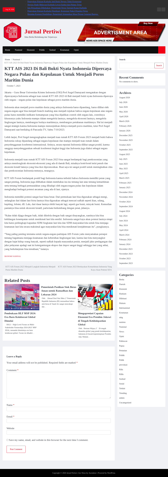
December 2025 (125, 135)
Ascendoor (92, 473)
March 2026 (124, 121)
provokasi (123, 365)
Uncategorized (125, 403)
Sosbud (52, 50)
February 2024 (125, 239)
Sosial (121, 384)
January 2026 (124, 131)
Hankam (122, 294)
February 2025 (125, 183)
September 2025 (126, 149)
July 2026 (123, 102)
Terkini (122, 388)
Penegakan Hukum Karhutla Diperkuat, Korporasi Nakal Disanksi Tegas (57, 11)
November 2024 (126, 197)
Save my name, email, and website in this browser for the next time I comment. (48, 440)
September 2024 (126, 206)
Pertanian (123, 350)
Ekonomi (31, 50)
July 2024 (123, 216)
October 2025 (125, 145)
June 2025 (123, 164)
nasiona (122, 322)
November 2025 (126, 140)
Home (7, 50)
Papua (121, 346)
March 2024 (124, 235)
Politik (42, 50)
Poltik (121, 360)
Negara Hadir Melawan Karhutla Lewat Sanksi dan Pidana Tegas (54, 5)
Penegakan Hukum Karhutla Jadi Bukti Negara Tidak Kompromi (54, 1)
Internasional (124, 308)
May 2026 (123, 112)
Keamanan (64, 50)
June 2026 (123, 107)
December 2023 (125, 249)
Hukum (122, 303)
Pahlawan (123, 341)
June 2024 (123, 220)
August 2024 (124, 211)
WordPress (111, 473)
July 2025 (123, 159)
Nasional (18, 50)
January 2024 (124, 244)
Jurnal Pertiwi (42, 31)
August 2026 (124, 97)
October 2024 (125, 202)
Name (10, 405)
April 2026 (123, 116)
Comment (13, 370)
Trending (123, 393)
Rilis (121, 369)
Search (122, 59)
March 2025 (124, 178)
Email (10, 416)
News (121, 331)
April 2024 (123, 230)
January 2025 (124, 187)
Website (10, 428)
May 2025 (123, 168)
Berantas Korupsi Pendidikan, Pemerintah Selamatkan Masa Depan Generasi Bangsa (63, 14)
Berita (121, 279)
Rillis (121, 374)
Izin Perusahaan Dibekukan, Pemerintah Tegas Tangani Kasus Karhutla (57, 8)
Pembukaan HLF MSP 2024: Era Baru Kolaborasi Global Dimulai (20, 317)
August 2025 (124, 154)
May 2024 (123, 225)
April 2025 (123, 173)
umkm (121, 398)
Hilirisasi (123, 298)
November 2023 (126, 254)
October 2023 (125, 258)
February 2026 (125, 126)
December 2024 (125, 192)
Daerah (122, 284)
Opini (76, 50)
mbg (121, 317)
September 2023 (126, 263)
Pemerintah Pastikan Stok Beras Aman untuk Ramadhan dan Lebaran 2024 (58, 291)
